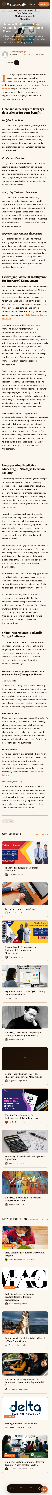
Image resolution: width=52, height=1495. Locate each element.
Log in (32, 4)
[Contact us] (44, 1489)
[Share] (38, 1488)
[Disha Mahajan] (5, 54)
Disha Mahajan (16, 52)
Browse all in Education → (38, 1219)
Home (3, 11)
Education (11, 11)
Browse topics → (41, 834)
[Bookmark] (31, 1488)
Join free (44, 4)
